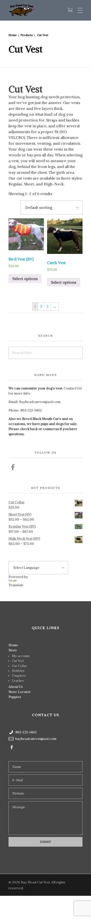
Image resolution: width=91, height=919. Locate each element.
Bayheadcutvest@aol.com (39, 402)
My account (21, 656)
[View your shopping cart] (70, 10)
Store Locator (19, 692)
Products (26, 35)
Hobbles (18, 671)
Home (12, 35)
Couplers (19, 676)
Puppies (14, 697)
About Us (15, 686)
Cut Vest (18, 661)
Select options (25, 278)
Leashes (18, 681)
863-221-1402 (31, 410)
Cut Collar (19, 666)
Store (12, 650)
